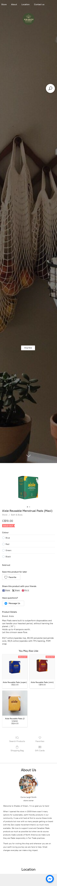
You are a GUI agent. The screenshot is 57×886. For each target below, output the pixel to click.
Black (8, 556)
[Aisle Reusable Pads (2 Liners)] (14, 703)
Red (7, 544)
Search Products (17, 741)
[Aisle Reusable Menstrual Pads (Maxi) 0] (28, 487)
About (14, 4)
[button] (11, 577)
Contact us (39, 4)
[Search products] (50, 88)
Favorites (40, 741)
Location (25, 4)
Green (8, 550)
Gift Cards (40, 750)
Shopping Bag (17, 750)
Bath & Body (17, 514)
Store (4, 514)
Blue (8, 538)
